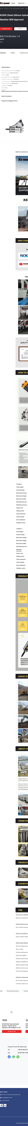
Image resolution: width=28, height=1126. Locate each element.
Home (1, 8)
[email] (9, 1056)
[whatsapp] (13, 1056)
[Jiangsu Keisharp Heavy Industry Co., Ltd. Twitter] (1, 1105)
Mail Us (20, 28)
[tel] (22, 1056)
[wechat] (17, 1056)
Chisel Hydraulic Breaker (13, 991)
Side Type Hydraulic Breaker (17, 8)
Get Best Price (6, 28)
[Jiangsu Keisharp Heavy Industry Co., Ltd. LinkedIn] (5, 1105)
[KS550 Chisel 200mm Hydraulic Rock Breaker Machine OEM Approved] (12, 1011)
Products (6, 8)
